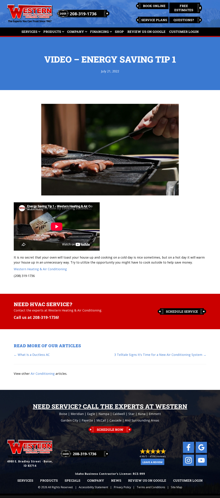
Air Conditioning (43, 373)
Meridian (77, 414)
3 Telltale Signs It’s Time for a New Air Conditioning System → (160, 355)
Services (29, 32)
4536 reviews (158, 456)
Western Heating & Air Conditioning (40, 269)
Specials (72, 480)
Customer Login (184, 32)
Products (52, 32)
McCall (101, 420)
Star (131, 414)
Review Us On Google (146, 32)
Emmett (155, 414)
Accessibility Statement (93, 487)
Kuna (141, 414)
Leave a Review (152, 462)
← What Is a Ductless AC (32, 355)
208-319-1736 (83, 14)
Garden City (69, 420)
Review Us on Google (147, 480)
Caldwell (119, 414)
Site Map (176, 487)
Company (75, 32)
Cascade (115, 420)
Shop (119, 32)
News (116, 480)
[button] (39, 32)
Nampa (103, 414)
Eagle (91, 414)
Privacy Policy (122, 487)
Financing (99, 32)
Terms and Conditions (151, 487)
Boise (63, 414)
